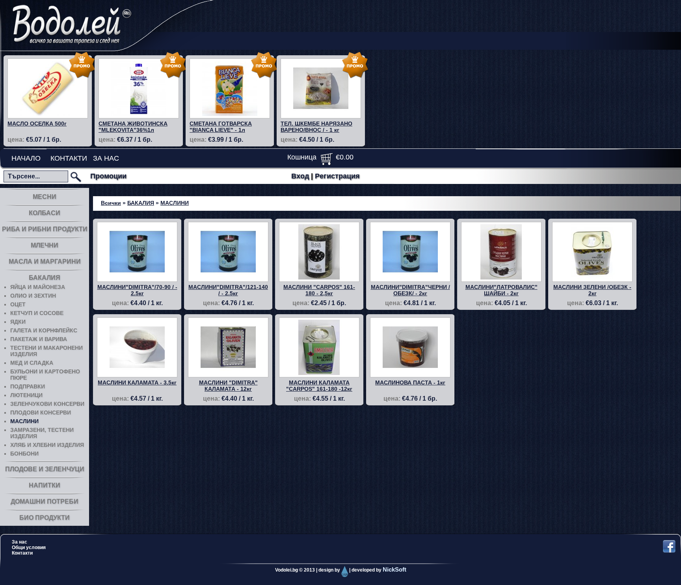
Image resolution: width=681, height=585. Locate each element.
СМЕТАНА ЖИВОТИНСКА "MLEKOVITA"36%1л (133, 126)
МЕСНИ (44, 196)
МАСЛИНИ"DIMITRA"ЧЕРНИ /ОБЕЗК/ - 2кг (410, 290)
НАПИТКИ (44, 485)
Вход (300, 176)
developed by (379, 570)
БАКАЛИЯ (44, 277)
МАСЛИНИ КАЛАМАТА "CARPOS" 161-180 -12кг (319, 385)
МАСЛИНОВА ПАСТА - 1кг (410, 382)
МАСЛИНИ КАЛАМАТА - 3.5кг (137, 382)
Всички (111, 203)
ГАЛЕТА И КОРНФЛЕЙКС (43, 330)
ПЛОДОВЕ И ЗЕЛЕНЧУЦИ (44, 469)
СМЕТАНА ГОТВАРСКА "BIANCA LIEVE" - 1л (221, 126)
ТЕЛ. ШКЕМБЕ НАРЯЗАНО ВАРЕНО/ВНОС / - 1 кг (316, 126)
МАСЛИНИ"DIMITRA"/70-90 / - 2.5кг (137, 290)
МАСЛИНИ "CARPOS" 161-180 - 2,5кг (319, 290)
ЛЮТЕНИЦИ (26, 395)
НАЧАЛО (26, 158)
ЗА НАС (106, 158)
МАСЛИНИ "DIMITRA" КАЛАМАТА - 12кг (228, 385)
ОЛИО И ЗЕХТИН (33, 295)
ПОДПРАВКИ (27, 386)
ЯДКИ (18, 322)
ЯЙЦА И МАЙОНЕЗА (37, 287)
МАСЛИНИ (24, 421)
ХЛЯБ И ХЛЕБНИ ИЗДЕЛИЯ (47, 445)
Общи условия (29, 547)
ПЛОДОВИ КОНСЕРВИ (40, 412)
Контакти (22, 553)
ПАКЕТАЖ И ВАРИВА (38, 339)
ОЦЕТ (18, 304)
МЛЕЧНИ (44, 245)
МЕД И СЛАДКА (31, 363)
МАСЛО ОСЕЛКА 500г (37, 123)
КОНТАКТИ (68, 158)
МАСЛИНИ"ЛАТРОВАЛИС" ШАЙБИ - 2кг (501, 290)
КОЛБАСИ (44, 213)
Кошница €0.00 (320, 157)
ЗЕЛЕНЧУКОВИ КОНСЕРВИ (47, 404)
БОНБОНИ (24, 453)
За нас (19, 542)
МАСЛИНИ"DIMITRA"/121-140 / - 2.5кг (228, 290)
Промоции (108, 176)
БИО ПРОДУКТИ (44, 517)
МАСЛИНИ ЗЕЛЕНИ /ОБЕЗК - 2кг (592, 290)
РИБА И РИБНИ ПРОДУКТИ (44, 229)
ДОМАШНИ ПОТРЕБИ (44, 501)
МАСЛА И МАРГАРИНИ (45, 261)
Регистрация (337, 176)
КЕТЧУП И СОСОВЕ (36, 313)
